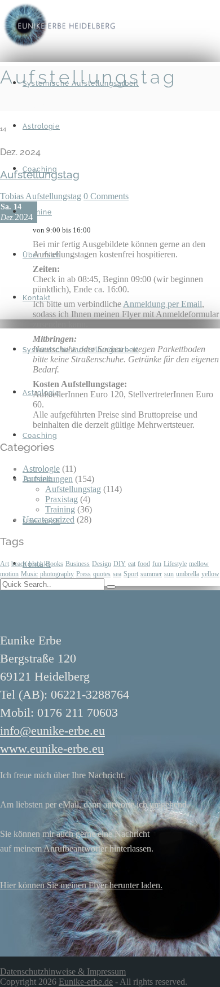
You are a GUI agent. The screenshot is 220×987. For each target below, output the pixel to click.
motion (9, 574)
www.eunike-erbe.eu (52, 749)
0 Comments (106, 196)
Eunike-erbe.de (86, 981)
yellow (210, 574)
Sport (131, 574)
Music (29, 574)
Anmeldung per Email (162, 304)
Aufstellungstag (53, 196)
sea (117, 574)
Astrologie (41, 126)
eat (131, 564)
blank (36, 564)
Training (60, 509)
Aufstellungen (48, 479)
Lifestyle (175, 564)
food (144, 564)
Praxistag (61, 499)
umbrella (187, 574)
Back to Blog (23, 106)
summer (151, 574)
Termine (37, 212)
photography (57, 574)
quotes (102, 574)
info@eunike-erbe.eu (52, 730)
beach (19, 564)
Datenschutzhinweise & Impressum (63, 971)
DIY (119, 564)
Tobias (12, 196)
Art (4, 564)
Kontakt (37, 298)
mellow (199, 564)
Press (83, 574)
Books (54, 564)
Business (77, 564)
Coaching (40, 436)
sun (169, 574)
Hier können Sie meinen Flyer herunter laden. (81, 885)
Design (101, 564)
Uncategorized (48, 519)
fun (156, 564)
